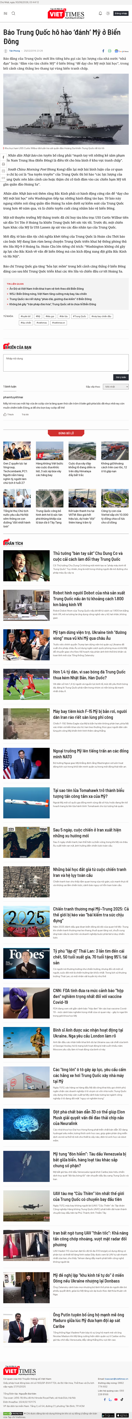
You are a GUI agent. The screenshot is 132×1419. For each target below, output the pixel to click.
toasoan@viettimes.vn (116, 1378)
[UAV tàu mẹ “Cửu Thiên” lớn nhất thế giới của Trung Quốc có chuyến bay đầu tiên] (26, 1205)
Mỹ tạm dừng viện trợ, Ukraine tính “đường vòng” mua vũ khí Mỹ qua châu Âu (89, 635)
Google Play (122, 1415)
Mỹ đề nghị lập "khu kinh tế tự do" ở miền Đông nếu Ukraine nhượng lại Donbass (88, 1278)
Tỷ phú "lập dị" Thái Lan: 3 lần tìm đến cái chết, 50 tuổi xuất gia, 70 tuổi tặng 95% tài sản (90, 956)
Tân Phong (14, 51)
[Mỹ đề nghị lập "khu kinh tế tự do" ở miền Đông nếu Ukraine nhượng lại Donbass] (26, 1287)
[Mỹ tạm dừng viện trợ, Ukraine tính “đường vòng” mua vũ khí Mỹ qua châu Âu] (26, 644)
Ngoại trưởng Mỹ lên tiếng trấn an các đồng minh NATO (91, 753)
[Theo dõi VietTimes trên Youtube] (116, 1399)
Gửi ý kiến (121, 377)
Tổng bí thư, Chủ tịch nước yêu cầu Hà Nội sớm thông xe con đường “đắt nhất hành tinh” (16, 518)
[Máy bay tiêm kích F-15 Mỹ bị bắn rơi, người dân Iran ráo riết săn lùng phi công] (26, 723)
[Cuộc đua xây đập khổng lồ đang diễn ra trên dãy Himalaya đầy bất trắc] (82, 451)
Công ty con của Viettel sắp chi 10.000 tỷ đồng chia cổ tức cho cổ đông (114, 516)
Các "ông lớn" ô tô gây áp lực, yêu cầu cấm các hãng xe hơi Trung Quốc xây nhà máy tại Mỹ (89, 1075)
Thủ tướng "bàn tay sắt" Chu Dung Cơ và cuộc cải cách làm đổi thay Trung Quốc (88, 556)
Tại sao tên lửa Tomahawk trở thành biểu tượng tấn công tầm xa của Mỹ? (88, 793)
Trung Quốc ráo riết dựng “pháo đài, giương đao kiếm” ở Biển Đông (50, 299)
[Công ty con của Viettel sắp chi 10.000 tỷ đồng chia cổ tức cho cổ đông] (115, 498)
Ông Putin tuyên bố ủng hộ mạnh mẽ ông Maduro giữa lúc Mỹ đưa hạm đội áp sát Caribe (88, 1320)
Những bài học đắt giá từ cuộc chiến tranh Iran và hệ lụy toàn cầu (89, 872)
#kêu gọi (50, 316)
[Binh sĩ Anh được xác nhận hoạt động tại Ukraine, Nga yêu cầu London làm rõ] (26, 1042)
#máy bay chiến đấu (101, 316)
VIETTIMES (66, 13)
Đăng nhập (121, 13)
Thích (10, 414)
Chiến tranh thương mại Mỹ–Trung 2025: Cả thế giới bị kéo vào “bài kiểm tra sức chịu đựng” (91, 914)
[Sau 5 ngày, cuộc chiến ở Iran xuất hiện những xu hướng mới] (26, 842)
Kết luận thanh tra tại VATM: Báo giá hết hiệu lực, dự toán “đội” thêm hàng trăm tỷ (82, 516)
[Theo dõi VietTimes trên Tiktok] (121, 1399)
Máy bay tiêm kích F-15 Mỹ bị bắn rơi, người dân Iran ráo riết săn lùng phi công (90, 714)
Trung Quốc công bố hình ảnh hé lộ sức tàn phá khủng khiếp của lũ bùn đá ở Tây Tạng (49, 516)
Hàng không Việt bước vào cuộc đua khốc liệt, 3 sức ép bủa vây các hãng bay (49, 469)
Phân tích (14, 543)
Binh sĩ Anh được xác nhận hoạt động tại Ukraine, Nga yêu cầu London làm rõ (88, 1032)
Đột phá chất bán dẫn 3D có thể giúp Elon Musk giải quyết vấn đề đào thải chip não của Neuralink (89, 1117)
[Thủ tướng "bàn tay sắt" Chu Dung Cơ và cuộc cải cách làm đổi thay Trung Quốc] (26, 565)
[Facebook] (103, 50)
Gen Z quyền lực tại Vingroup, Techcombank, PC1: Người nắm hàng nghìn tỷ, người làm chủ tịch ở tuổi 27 (15, 473)
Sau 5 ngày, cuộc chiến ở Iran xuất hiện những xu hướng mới (87, 832)
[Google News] (121, 50)
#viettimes (42, 322)
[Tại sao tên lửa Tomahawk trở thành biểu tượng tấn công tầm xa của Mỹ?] (26, 802)
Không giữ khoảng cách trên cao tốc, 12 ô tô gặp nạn (114, 467)
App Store (108, 1415)
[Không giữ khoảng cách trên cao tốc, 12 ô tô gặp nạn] (115, 451)
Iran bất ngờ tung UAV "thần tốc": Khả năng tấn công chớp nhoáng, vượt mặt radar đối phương (90, 1238)
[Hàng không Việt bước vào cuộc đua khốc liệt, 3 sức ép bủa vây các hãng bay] (49, 451)
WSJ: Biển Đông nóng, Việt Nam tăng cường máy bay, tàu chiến (48, 294)
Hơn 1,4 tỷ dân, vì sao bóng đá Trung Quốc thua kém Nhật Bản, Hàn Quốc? (89, 674)
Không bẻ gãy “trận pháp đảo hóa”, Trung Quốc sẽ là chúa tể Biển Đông (52, 304)
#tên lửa (64, 316)
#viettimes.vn (58, 322)
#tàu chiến (26, 322)
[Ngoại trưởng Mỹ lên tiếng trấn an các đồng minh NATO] (26, 763)
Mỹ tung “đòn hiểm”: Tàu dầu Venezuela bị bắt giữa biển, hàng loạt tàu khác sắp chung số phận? (89, 1159)
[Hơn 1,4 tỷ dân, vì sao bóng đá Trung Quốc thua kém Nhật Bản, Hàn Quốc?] (26, 684)
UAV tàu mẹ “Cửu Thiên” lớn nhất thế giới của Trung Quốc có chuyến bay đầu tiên (88, 1196)
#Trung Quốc (79, 316)
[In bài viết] (110, 51)
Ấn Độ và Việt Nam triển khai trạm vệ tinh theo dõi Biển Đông (46, 288)
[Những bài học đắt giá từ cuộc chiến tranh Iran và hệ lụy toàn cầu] (26, 881)
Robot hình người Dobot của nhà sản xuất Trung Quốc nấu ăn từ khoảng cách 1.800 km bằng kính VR (89, 598)
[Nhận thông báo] (100, 13)
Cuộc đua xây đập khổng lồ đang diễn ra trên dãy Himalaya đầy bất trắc (82, 469)
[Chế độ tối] (108, 13)
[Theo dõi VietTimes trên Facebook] (104, 1399)
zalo (110, 1399)
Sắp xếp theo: (93, 386)
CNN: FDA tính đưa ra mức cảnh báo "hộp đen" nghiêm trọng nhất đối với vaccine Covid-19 (88, 996)
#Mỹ (38, 316)
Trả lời (25, 414)
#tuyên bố (25, 316)
